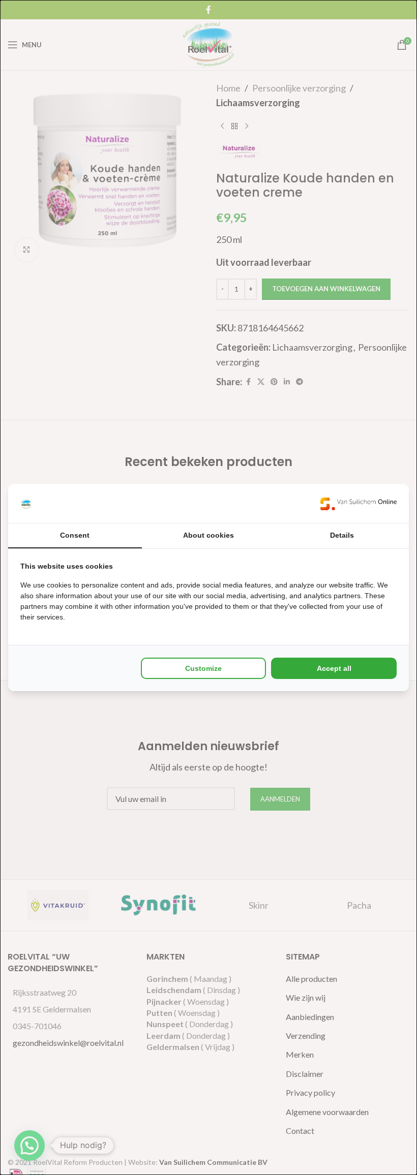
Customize (203, 668)
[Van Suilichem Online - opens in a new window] (358, 503)
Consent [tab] (75, 535)
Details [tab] (342, 535)
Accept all (334, 668)
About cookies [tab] (208, 535)
